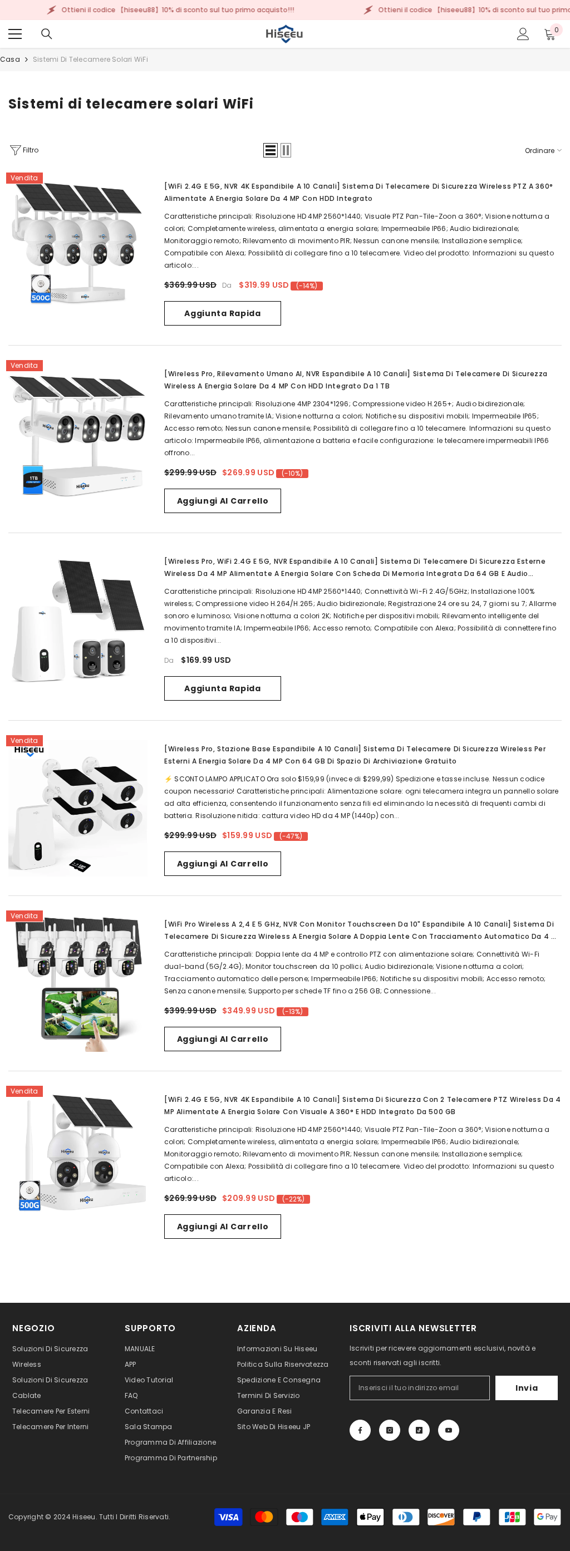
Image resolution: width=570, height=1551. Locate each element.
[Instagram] (389, 1430)
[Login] (523, 34)
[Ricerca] (46, 34)
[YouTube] (448, 1430)
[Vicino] (212, 1487)
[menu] (15, 34)
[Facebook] (360, 1430)
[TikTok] (419, 1430)
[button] (270, 150)
